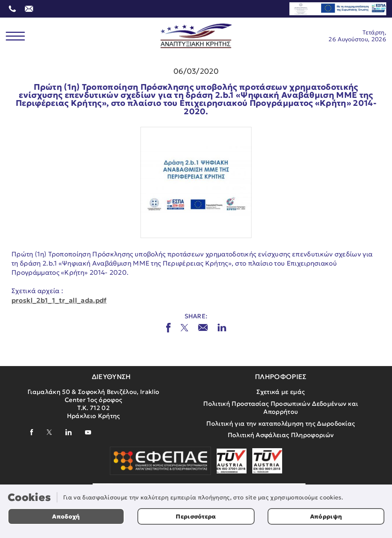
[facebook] (31, 432)
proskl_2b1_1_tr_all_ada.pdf (59, 300)
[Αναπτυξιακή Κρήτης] (196, 36)
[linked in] (221, 327)
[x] (184, 327)
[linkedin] (68, 432)
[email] (203, 327)
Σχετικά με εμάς (280, 391)
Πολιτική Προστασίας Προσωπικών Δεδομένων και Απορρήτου (280, 407)
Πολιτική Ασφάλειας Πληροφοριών (281, 435)
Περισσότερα (196, 516)
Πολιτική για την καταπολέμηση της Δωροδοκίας (280, 423)
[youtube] (88, 432)
